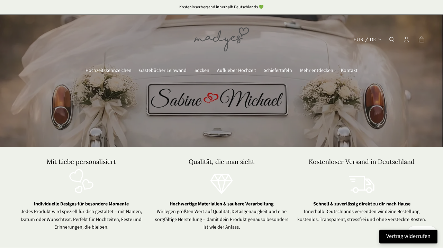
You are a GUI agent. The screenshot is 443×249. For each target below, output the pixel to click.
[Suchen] (391, 39)
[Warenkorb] (421, 39)
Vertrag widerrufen (408, 236)
